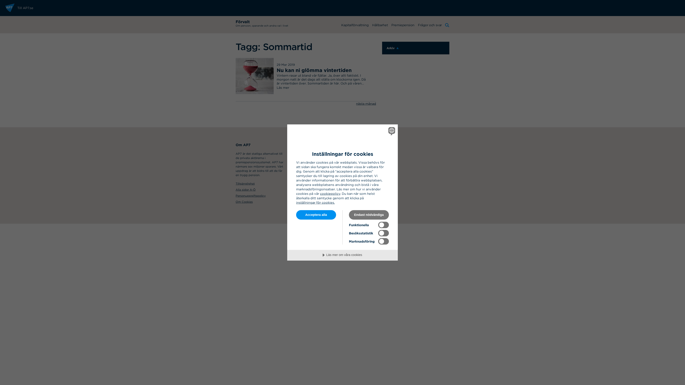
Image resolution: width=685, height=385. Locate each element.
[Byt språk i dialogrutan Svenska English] (391, 131)
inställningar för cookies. (315, 202)
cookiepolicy (330, 194)
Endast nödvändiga (369, 215)
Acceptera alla (316, 215)
